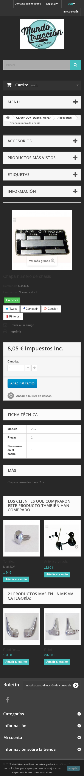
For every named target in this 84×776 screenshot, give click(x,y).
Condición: (10, 292)
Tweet (13, 308)
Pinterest (14, 316)
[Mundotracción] (42, 34)
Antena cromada (55, 561)
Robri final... (11, 650)
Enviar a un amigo (22, 325)
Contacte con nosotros (28, 3)
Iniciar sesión (71, 11)
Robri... (49, 650)
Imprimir (15, 331)
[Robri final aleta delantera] (21, 626)
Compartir (31, 308)
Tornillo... (9, 561)
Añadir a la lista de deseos (33, 396)
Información (22, 191)
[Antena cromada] (62, 538)
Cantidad (13, 361)
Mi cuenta (12, 737)
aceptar (73, 768)
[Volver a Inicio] (8, 118)
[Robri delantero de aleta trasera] (62, 626)
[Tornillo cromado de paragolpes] (21, 538)
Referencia (10, 286)
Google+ (52, 308)
